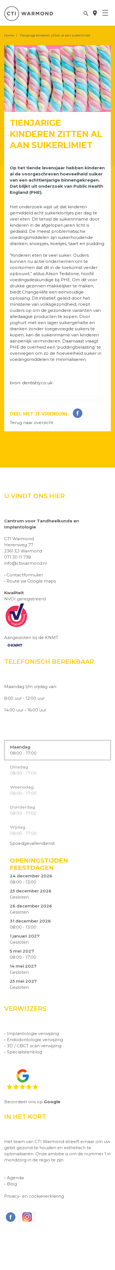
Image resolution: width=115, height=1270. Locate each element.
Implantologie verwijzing (33, 1033)
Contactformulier (24, 575)
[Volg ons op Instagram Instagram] (26, 1217)
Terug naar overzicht (31, 422)
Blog (12, 1183)
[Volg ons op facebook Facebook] (10, 1217)
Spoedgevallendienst (32, 843)
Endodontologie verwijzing (35, 1039)
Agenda (15, 1177)
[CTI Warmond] (28, 13)
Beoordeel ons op (32, 1101)
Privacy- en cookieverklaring (34, 1196)
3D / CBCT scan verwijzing (34, 1045)
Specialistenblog (24, 1051)
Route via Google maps (31, 581)
